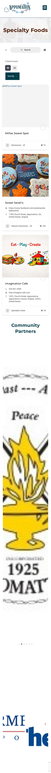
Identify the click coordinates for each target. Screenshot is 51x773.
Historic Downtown (19, 226)
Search (27, 50)
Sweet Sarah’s (14, 202)
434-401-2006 (15, 289)
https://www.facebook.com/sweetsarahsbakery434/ (27, 209)
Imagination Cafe (16, 283)
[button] (45, 7)
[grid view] (8, 68)
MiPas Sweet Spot (17, 133)
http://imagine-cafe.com (19, 292)
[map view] (15, 68)
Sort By (11, 76)
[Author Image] (43, 127)
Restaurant (16, 145)
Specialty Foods (18, 310)
